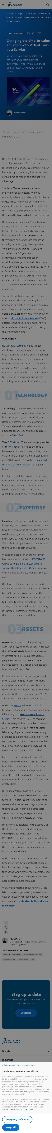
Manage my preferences (17, 1119)
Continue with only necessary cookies (20, 1065)
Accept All (11, 1127)
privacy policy (29, 1109)
